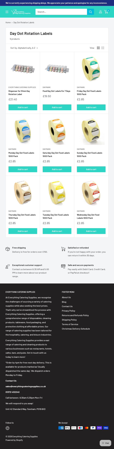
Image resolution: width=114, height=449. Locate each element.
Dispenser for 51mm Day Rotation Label (19, 92)
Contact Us (67, 306)
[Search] (90, 12)
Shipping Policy (69, 319)
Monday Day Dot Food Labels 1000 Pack (21, 154)
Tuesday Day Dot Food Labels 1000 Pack (56, 216)
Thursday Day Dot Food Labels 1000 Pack (22, 216)
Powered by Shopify (14, 440)
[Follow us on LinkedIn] (7, 428)
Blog (64, 301)
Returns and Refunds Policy (75, 315)
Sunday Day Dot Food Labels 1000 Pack (89, 154)
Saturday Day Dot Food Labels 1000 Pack (56, 154)
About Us (66, 297)
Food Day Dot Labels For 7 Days (56, 91)
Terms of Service (70, 324)
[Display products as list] (103, 48)
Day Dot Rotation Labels (23, 22)
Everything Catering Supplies (22, 87)
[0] (106, 11)
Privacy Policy (68, 310)
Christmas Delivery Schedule (76, 328)
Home (8, 22)
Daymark (46, 87)
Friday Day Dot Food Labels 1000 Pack (89, 92)
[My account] (100, 11)
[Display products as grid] (98, 48)
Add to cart (23, 107)
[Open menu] (7, 12)
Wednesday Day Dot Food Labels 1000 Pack (88, 216)
